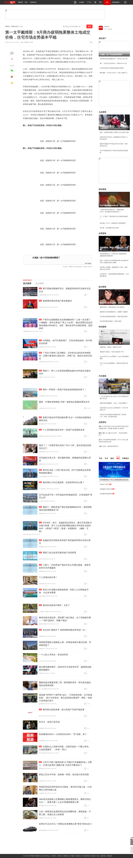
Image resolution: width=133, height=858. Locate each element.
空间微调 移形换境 (106, 494)
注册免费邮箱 (115, 2)
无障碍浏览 (33, 2)
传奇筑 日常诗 (104, 484)
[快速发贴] (12, 53)
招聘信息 (65, 856)
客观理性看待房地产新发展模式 (57, 301)
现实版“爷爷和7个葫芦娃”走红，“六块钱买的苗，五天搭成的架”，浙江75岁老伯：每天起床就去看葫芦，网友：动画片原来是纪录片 (65, 698)
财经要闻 (102, 189)
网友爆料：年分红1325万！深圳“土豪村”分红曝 (114, 73)
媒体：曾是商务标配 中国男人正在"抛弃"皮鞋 (114, 132)
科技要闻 (102, 327)
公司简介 (53, 856)
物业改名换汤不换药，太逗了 (56, 605)
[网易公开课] (82, 2)
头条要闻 (102, 112)
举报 (91, 42)
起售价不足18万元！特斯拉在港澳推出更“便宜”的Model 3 (65, 824)
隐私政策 (78, 856)
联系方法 (59, 856)
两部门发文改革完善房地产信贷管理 (59, 552)
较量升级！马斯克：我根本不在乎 (111, 347)
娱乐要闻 (102, 287)
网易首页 (20, 2)
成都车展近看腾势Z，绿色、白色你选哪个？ (114, 403)
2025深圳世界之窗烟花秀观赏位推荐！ (112, 68)
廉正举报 (103, 856)
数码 (112, 458)
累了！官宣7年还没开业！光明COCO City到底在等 (114, 63)
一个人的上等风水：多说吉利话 (53, 654)
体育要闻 (102, 233)
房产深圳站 (88, 263)
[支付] (95, 2)
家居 (118, 458)
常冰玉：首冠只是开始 (49, 722)
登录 (107, 2)
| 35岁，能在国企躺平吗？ (109, 446)
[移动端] (75, 2)
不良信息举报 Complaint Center (91, 856)
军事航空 (125, 458)
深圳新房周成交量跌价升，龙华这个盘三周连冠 (114, 59)
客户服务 (72, 856)
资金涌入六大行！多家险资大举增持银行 (113, 223)
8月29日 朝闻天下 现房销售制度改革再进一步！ (65, 630)
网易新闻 (106, 26)
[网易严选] (89, 2)
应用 (26, 2)
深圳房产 (102, 38)
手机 (100, 458)
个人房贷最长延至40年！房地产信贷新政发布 (64, 430)
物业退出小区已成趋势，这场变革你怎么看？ (63, 482)
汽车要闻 (102, 376)
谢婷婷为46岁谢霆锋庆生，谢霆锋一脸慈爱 (114, 312)
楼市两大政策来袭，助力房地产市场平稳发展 (63, 709)
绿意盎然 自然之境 (106, 489)
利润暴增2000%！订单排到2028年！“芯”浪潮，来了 (63, 734)
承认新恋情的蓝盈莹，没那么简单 (111, 321)
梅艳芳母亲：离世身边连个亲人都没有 (112, 307)
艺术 (106, 458)
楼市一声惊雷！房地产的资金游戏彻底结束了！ (64, 389)
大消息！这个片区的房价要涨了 (46, 258)
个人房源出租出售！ (48, 577)
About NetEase (46, 856)
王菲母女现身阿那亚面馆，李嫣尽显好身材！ (114, 316)
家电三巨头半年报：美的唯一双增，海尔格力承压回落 (64, 774)
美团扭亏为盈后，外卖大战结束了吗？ (112, 352)
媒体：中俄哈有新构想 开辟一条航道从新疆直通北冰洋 (64, 402)
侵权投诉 (109, 856)
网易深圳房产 (15, 26)
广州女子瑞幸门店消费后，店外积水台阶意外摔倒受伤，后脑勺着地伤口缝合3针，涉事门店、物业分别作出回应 (65, 356)
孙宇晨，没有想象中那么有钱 (109, 228)
